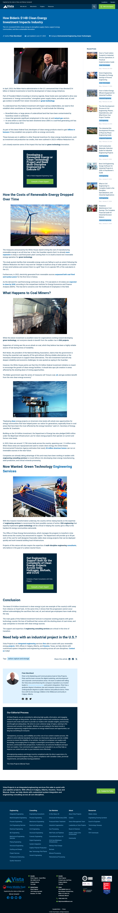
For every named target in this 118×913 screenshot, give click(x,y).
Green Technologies (84, 36)
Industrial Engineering (105, 98)
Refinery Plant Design (55, 845)
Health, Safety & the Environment (75, 833)
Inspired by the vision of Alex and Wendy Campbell (17, 2)
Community (72, 838)
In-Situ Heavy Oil (54, 814)
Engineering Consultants (36, 814)
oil (57, 375)
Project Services (14, 853)
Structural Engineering (16, 845)
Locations (104, 2)
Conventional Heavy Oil (56, 836)
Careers (112, 2)
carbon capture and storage (18, 659)
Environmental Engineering (67, 36)
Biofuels (51, 849)
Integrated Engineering (105, 138)
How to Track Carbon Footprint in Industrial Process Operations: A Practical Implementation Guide (106, 57)
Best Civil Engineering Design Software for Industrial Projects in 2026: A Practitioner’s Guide (106, 168)
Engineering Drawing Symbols (98, 818)
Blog (90, 829)
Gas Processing (54, 829)
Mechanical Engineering (36, 821)
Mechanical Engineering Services (17, 837)
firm (44, 644)
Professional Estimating (17, 857)
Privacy (64, 909)
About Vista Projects (75, 814)
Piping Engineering (15, 842)
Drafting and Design (16, 849)
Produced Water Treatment (57, 821)
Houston (46, 646)
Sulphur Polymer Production (38, 848)
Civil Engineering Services (17, 825)
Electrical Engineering (16, 829)
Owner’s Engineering (35, 855)
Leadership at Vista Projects (77, 825)
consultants (71, 545)
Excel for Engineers (94, 821)
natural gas (58, 118)
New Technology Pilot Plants (38, 851)
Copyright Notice (56, 909)
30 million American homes (56, 448)
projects (11, 646)
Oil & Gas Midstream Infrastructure (55, 841)
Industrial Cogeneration (56, 825)
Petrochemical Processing (57, 857)
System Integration (35, 844)
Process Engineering (16, 821)
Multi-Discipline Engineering (18, 818)
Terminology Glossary (95, 825)
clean (13, 421)
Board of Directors (74, 829)
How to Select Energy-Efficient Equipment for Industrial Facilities (107, 93)
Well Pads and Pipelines (56, 833)
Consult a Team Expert (40, 182)
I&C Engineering (14, 833)
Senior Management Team (77, 821)
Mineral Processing (55, 853)
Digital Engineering (35, 840)
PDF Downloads (93, 833)
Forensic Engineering (35, 836)
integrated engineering (27, 644)
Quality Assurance (15, 860)
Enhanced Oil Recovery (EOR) (58, 818)
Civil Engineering (103, 120)
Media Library (93, 814)
